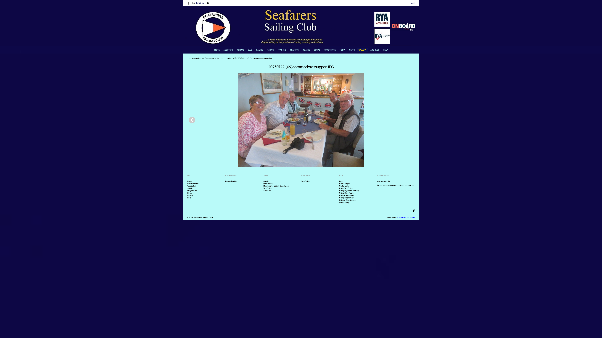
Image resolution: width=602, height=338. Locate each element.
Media (342, 50)
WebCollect (191, 186)
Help (385, 50)
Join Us (240, 50)
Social (317, 50)
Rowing (306, 50)
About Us (228, 50)
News (352, 50)
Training (282, 50)
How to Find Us (193, 183)
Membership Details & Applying (276, 186)
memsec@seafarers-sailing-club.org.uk (399, 185)
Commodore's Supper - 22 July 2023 (220, 58)
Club (250, 50)
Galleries (199, 58)
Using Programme (346, 198)
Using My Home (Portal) (349, 190)
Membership (268, 183)
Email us (200, 3)
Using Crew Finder (346, 195)
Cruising (294, 50)
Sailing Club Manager (406, 217)
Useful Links (344, 186)
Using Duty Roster (346, 193)
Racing (270, 50)
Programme (330, 50)
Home (217, 50)
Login (413, 3)
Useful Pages (344, 183)
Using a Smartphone (347, 200)
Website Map (344, 202)
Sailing (259, 50)
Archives (374, 50)
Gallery (362, 50)
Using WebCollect (346, 188)
